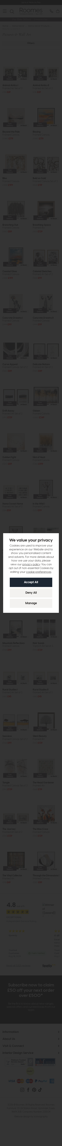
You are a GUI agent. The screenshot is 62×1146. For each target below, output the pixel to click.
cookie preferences (38, 572)
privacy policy (31, 564)
